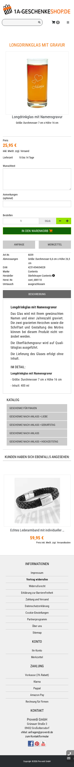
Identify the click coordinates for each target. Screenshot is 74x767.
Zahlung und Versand (37, 599)
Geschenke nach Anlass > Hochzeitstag (33, 441)
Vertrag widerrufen (37, 579)
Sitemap (37, 632)
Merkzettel (55, 244)
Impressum (37, 573)
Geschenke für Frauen (23, 408)
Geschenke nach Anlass (24, 433)
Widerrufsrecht (37, 586)
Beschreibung (37, 294)
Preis (5, 140)
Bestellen (8, 215)
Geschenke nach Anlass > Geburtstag (32, 424)
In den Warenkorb (35, 231)
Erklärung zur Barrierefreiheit (37, 592)
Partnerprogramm (37, 619)
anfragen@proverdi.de (40, 732)
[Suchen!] (39, 22)
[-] (60, 221)
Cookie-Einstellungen (37, 612)
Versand (24, 151)
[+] (67, 221)
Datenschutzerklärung (37, 606)
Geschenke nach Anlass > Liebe (28, 416)
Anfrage (19, 244)
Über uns (37, 626)
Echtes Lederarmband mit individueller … (37, 530)
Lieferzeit (8, 157)
